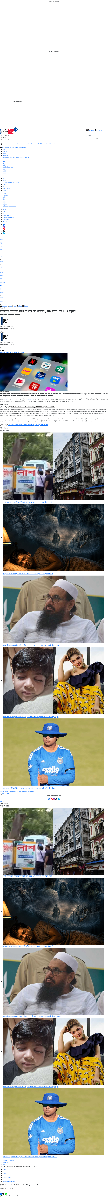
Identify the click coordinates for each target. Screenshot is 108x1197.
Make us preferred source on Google (12, 352)
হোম (4, 149)
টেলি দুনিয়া (17, 182)
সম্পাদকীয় (5, 204)
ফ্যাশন (13, 157)
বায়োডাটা (4, 186)
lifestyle (5, 1162)
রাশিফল (50, 144)
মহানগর (5, 144)
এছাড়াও (1, 301)
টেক (21, 157)
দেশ (13, 144)
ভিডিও (4, 202)
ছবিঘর (46, 144)
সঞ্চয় (54, 144)
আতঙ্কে (5, 399)
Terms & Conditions (9, 1181)
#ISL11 (5, 151)
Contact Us (6, 1173)
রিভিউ (9, 182)
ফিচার (4, 211)
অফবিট (4, 171)
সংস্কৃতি (13, 182)
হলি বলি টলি (5, 182)
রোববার (4, 209)
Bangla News (4, 792)
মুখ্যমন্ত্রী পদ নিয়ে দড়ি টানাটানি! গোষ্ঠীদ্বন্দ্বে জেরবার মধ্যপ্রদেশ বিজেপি (31, 406)
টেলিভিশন (30, 399)
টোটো (23, 157)
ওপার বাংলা (5, 175)
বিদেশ (16, 144)
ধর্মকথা (4, 173)
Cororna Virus (13, 792)
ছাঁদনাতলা (5, 221)
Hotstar (20, 792)
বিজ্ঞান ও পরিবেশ (6, 188)
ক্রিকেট (4, 167)
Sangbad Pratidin (8, 1160)
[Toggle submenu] (0, 259)
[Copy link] (3, 332)
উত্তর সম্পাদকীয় (12, 206)
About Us (6, 1169)
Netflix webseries (28, 792)
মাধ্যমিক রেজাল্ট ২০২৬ (7, 215)
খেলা (28, 144)
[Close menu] (0, 237)
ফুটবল (7, 167)
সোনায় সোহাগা (6, 219)
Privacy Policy (7, 1177)
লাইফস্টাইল (40, 144)
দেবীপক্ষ (4, 213)
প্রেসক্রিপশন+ (22, 144)
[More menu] (106, 144)
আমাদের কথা (5, 206)
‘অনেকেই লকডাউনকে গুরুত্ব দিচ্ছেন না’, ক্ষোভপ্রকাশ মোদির (28, 424)
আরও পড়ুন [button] (2, 801)
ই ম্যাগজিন (5, 196)
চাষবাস (4, 190)
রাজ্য (10, 144)
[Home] (9, 130)
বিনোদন (33, 144)
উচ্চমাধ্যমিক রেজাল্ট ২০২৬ (8, 217)
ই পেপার (4, 194)
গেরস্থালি (27, 157)
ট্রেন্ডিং (4, 198)
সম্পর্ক (11, 157)
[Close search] (87, 133)
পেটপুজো (17, 157)
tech (4, 1164)
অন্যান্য (11, 167)
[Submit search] (97, 138)
